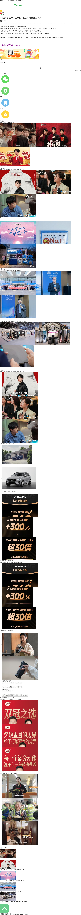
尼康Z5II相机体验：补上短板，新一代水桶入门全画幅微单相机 (11, 632)
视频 (16, 0)
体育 (6, 0)
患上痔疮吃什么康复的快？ (8, 44)
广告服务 (5, 913)
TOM (3, 466)
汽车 (23, 0)
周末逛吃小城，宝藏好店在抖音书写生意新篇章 (8, 773)
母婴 (14, 0)
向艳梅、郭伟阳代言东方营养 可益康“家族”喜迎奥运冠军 (10, 699)
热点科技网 (2, 697)
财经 (18, 0)
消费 (22, 0)
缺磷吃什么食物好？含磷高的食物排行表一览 (11, 45)
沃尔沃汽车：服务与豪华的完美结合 (9, 490)
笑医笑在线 (4, 20)
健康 (20, 0)
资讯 (3, 0)
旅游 (10, 0)
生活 (12, 0)
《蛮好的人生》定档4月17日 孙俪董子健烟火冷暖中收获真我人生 (12, 371)
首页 (1, 0)
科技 (25, 0)
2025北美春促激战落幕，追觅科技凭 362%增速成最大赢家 (11, 562)
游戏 (8, 0)
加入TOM (9, 913)
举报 (1, 61)
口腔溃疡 (5, 23)
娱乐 (4, 0)
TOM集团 (2, 913)
